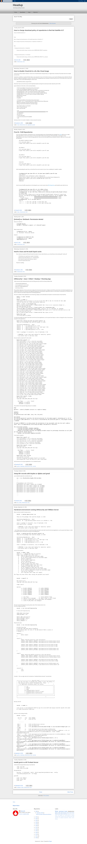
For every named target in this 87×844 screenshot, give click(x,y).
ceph (59, 812)
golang (73, 815)
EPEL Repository (51, 185)
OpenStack (22, 12)
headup (62, 816)
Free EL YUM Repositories (23, 132)
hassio (59, 816)
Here (61, 134)
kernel (66, 816)
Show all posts (52, 23)
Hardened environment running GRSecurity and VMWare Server (36, 510)
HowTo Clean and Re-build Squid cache (27, 251)
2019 (36, 823)
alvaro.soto (22, 811)
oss (59, 817)
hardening (22, 466)
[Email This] (24, 60)
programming (66, 817)
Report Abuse (16, 805)
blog (70, 812)
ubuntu (73, 817)
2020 (36, 822)
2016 (36, 829)
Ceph (29, 12)
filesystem (61, 815)
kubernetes (69, 816)
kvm (26, 124)
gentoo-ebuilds (67, 815)
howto (18, 212)
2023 (36, 817)
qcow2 (33, 124)
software (70, 817)
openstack (30, 124)
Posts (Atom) (46, 795)
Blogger (50, 841)
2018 (36, 825)
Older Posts (70, 792)
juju (64, 816)
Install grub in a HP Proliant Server (26, 762)
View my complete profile (24, 814)
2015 (36, 830)
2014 (36, 832)
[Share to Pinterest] (29, 60)
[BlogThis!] (25, 60)
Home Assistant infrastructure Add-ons (43, 814)
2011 (36, 836)
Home (15, 12)
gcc (63, 815)
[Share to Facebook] (27, 60)
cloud (18, 124)
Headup (18, 5)
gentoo (18, 466)
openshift (56, 817)
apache (67, 812)
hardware (19, 787)
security (34, 466)
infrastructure (19, 61)
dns (18, 502)
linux (24, 61)
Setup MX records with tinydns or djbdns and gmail (32, 473)
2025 (36, 811)
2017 (36, 827)
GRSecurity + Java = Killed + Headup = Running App (32, 279)
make (73, 816)
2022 (36, 818)
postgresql (61, 817)
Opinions (35, 12)
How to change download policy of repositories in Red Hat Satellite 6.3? (39, 30)
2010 (36, 837)
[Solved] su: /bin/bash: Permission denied (28, 219)
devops (72, 812)
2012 (36, 834)
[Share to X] (26, 60)
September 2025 (39, 812)
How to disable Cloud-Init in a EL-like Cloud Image (31, 71)
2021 (36, 820)
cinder (56, 815)
